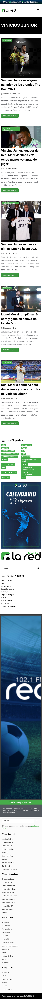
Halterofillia (6, 939)
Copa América (7, 882)
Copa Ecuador (7, 846)
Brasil (4, 976)
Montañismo (6, 949)
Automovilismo (7, 929)
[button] (38, 10)
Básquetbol (6, 932)
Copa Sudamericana (9, 889)
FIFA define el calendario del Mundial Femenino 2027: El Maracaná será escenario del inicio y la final (20, 810)
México (4, 986)
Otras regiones (7, 989)
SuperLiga (5, 852)
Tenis (4, 959)
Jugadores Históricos (9, 869)
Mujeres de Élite (7, 956)
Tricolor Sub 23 (7, 866)
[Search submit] (38, 568)
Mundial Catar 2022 (9, 899)
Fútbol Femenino (8, 892)
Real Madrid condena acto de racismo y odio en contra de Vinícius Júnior (20, 389)
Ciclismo (5, 936)
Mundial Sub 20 (7, 909)
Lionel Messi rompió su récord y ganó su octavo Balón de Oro (20, 319)
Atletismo (5, 922)
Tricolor (4, 859)
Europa (4, 982)
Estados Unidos (7, 979)
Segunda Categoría (8, 856)
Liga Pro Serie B (7, 842)
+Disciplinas (6, 963)
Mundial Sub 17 (7, 906)
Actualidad (7, 40)
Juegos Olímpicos (8, 942)
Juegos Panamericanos (10, 946)
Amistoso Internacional (8, 129)
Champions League (8, 879)
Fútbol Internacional (11, 203)
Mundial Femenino (8, 902)
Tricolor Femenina (8, 863)
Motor (4, 953)
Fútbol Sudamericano (9, 896)
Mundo (4, 913)
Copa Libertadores (8, 849)
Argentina (5, 972)
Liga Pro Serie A (7, 839)
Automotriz (6, 926)
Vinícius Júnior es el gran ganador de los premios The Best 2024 (20, 84)
